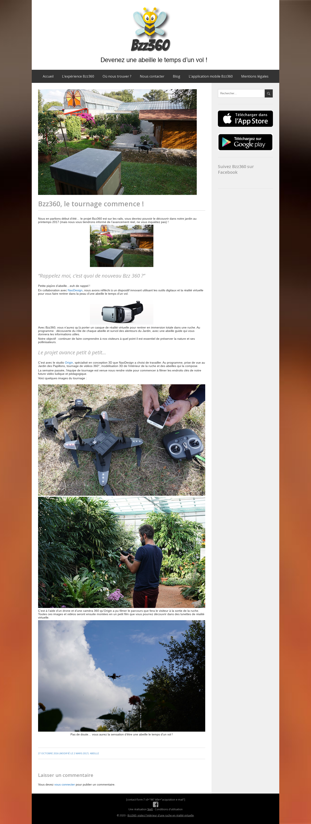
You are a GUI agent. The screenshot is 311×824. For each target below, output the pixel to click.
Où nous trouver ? (117, 76)
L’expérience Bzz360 (78, 76)
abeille (94, 753)
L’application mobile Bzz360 (211, 76)
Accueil (48, 76)
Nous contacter (152, 76)
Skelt (150, 809)
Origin (69, 362)
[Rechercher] (269, 93)
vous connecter (64, 784)
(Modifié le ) (63, 753)
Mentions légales (254, 76)
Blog (176, 76)
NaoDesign (75, 290)
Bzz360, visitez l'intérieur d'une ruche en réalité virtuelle (161, 815)
